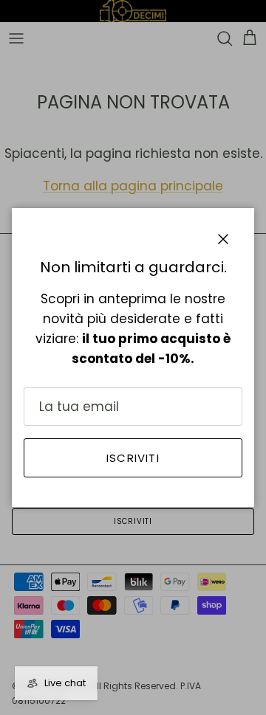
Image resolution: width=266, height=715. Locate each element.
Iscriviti (133, 458)
